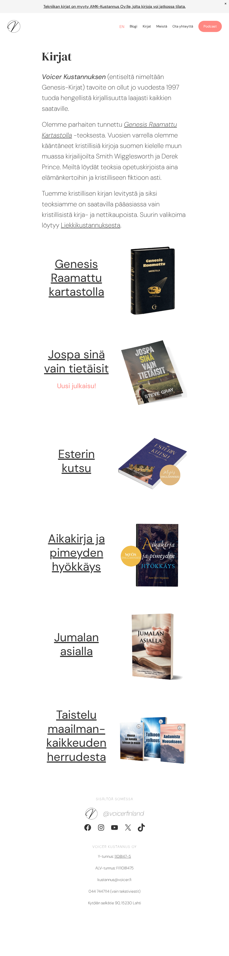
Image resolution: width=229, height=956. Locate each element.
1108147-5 (122, 856)
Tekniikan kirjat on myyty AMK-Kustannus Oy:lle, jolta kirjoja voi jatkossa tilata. (114, 6)
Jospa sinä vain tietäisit (76, 361)
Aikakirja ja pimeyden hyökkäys (76, 552)
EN (121, 26)
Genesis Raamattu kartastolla (76, 277)
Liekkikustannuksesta (90, 225)
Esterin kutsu (76, 460)
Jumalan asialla (76, 644)
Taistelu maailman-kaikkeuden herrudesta (76, 735)
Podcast (210, 26)
